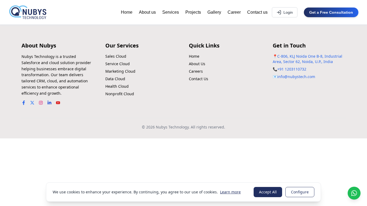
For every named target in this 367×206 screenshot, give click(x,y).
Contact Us (198, 78)
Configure (300, 191)
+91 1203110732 (291, 69)
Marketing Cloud (120, 71)
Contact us (257, 12)
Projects (193, 12)
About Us (197, 63)
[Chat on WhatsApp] (354, 193)
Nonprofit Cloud (119, 93)
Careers (196, 71)
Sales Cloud (115, 56)
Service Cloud (117, 63)
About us (147, 12)
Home (126, 12)
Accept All (268, 191)
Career (234, 12)
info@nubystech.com (296, 76)
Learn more (230, 191)
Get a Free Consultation (331, 12)
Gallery (214, 12)
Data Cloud (115, 78)
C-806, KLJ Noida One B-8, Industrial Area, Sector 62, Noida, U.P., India (307, 59)
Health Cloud (117, 86)
